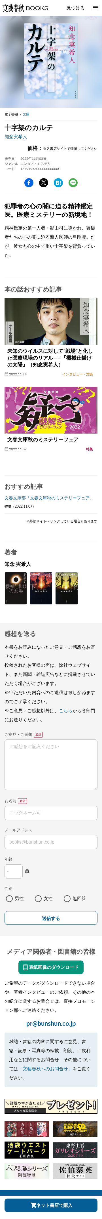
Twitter (43, 182)
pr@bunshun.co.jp (51, 1024)
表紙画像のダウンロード (54, 967)
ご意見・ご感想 (18, 735)
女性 (48, 898)
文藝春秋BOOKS (25, 8)
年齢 (8, 859)
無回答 (79, 898)
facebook (28, 182)
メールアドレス (18, 830)
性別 (8, 889)
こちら (66, 711)
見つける (76, 8)
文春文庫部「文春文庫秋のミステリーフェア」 (49, 498)
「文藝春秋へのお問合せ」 (45, 1069)
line (73, 182)
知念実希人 (16, 136)
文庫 (26, 114)
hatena (58, 182)
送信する (51, 918)
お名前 (10, 801)
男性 (19, 898)
